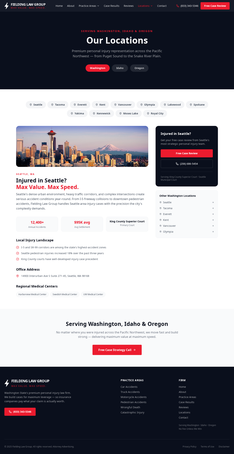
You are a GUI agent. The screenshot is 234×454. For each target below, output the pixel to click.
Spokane (199, 104)
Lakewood (174, 104)
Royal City (157, 113)
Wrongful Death (130, 407)
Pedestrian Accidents (133, 402)
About (70, 6)
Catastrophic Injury (132, 412)
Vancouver (124, 104)
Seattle (37, 104)
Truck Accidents (130, 392)
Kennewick (103, 113)
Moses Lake (130, 113)
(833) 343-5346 (189, 6)
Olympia (149, 104)
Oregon (139, 68)
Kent (102, 104)
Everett (82, 104)
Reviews (129, 6)
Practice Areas (87, 6)
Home (59, 6)
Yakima (79, 113)
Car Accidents (129, 386)
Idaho (120, 68)
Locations (144, 6)
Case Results (111, 6)
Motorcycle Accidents (134, 397)
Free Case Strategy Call (114, 350)
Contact (162, 6)
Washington (97, 68)
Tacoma (60, 104)
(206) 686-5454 (189, 163)
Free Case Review (215, 6)
